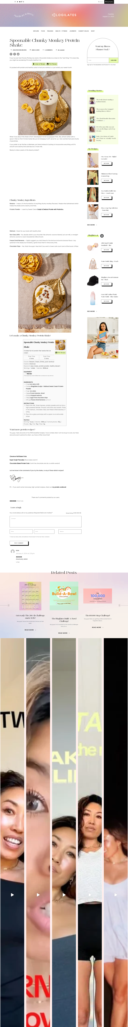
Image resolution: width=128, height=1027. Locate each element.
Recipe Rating (69, 513)
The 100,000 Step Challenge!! (97, 615)
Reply (18, 562)
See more (91, 225)
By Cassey (61, 50)
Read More (29, 630)
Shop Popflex (109, 1)
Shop (93, 31)
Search (101, 1)
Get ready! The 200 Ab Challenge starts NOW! (30, 616)
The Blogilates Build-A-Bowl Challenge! (64, 619)
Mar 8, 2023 (35, 50)
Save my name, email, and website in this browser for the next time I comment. (30, 536)
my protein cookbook (59, 487)
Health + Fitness (61, 31)
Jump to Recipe (40, 64)
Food (43, 31)
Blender (29, 374)
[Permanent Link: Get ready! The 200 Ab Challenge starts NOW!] (30, 610)
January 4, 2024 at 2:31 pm (25, 553)
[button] (123, 605)
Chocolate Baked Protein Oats (19, 463)
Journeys (73, 31)
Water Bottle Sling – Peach (109, 261)
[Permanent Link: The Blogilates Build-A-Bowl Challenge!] (64, 595)
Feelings (50, 31)
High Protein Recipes (20, 50)
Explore (36, 31)
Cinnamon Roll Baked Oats (18, 456)
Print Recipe (53, 64)
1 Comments (49, 50)
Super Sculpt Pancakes (17, 460)
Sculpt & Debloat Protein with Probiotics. (50, 209)
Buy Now (106, 163)
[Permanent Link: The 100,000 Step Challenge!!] (97, 610)
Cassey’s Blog (84, 31)
